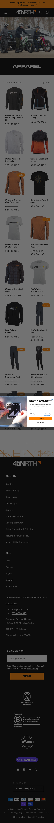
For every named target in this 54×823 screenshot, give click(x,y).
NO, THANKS (40, 422)
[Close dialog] (52, 398)
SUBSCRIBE (40, 418)
